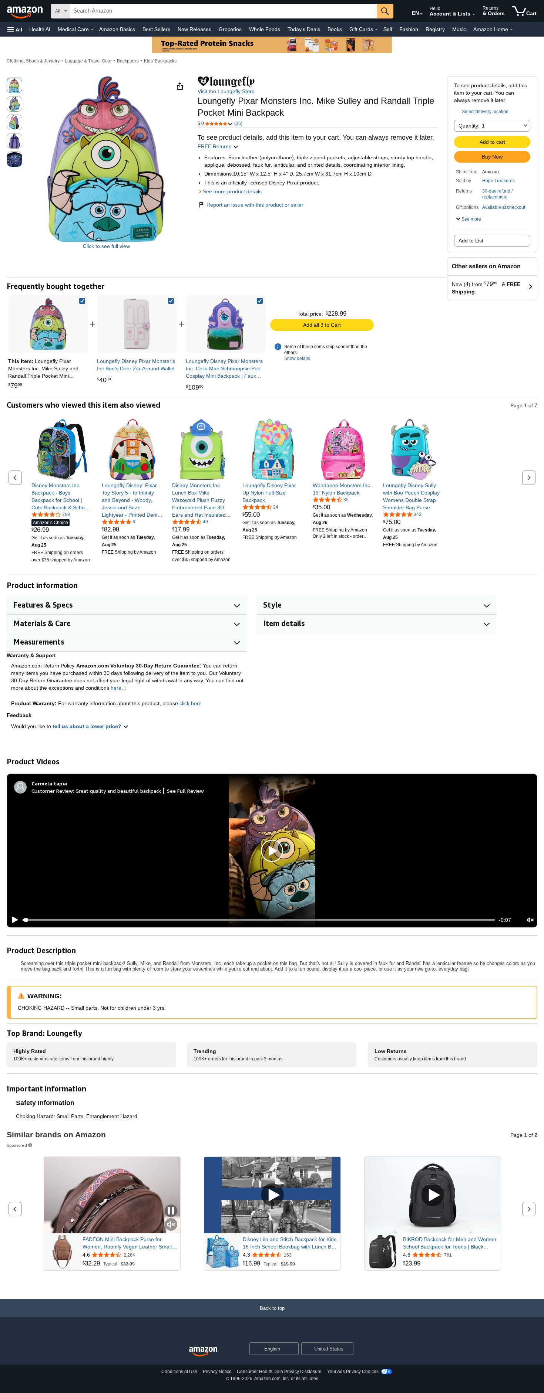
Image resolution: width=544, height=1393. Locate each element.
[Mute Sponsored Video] (171, 1225)
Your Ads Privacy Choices (353, 1371)
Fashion (408, 29)
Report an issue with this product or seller (254, 205)
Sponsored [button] (17, 1145)
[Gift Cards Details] (376, 29)
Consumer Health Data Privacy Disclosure (279, 1371)
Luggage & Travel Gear (88, 61)
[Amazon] (25, 11)
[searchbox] (223, 11)
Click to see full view (106, 246)
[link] (137, 324)
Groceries (230, 29)
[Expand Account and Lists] (473, 14)
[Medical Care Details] (92, 29)
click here (190, 703)
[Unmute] (530, 920)
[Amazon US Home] (203, 1351)
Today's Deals (304, 29)
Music (459, 29)
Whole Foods (264, 29)
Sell (387, 29)
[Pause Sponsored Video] (171, 1211)
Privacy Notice (217, 1371)
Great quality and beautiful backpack (118, 791)
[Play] (13, 920)
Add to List (471, 241)
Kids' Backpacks (160, 61)
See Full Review (185, 791)
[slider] (259, 920)
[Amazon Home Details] (511, 29)
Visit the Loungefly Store (226, 91)
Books (335, 29)
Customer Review (52, 791)
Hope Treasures (498, 180)
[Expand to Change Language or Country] (421, 14)
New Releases (194, 29)
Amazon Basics (117, 29)
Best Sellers (156, 29)
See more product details (232, 191)
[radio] (14, 85)
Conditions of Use (179, 1371)
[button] (15, 29)
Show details (297, 358)
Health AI (39, 29)
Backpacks (128, 61)
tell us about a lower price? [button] (88, 726)
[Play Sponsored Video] (272, 1195)
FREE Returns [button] (215, 146)
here (116, 688)
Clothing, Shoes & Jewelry (33, 61)
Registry (435, 29)
